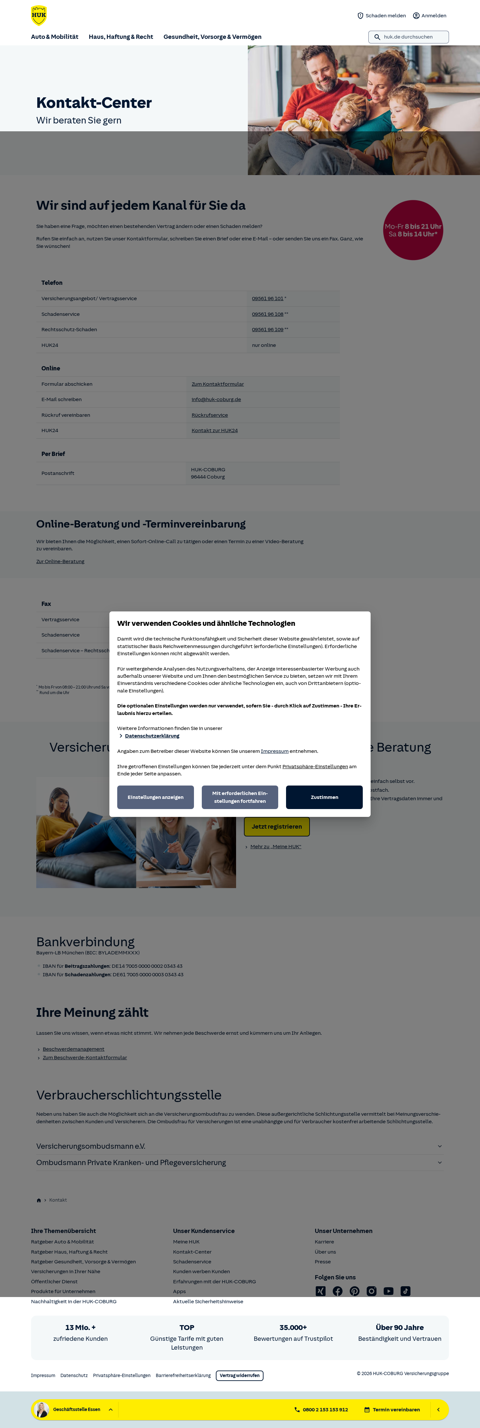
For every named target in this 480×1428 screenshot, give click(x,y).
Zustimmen (324, 797)
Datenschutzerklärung (152, 736)
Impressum (275, 751)
